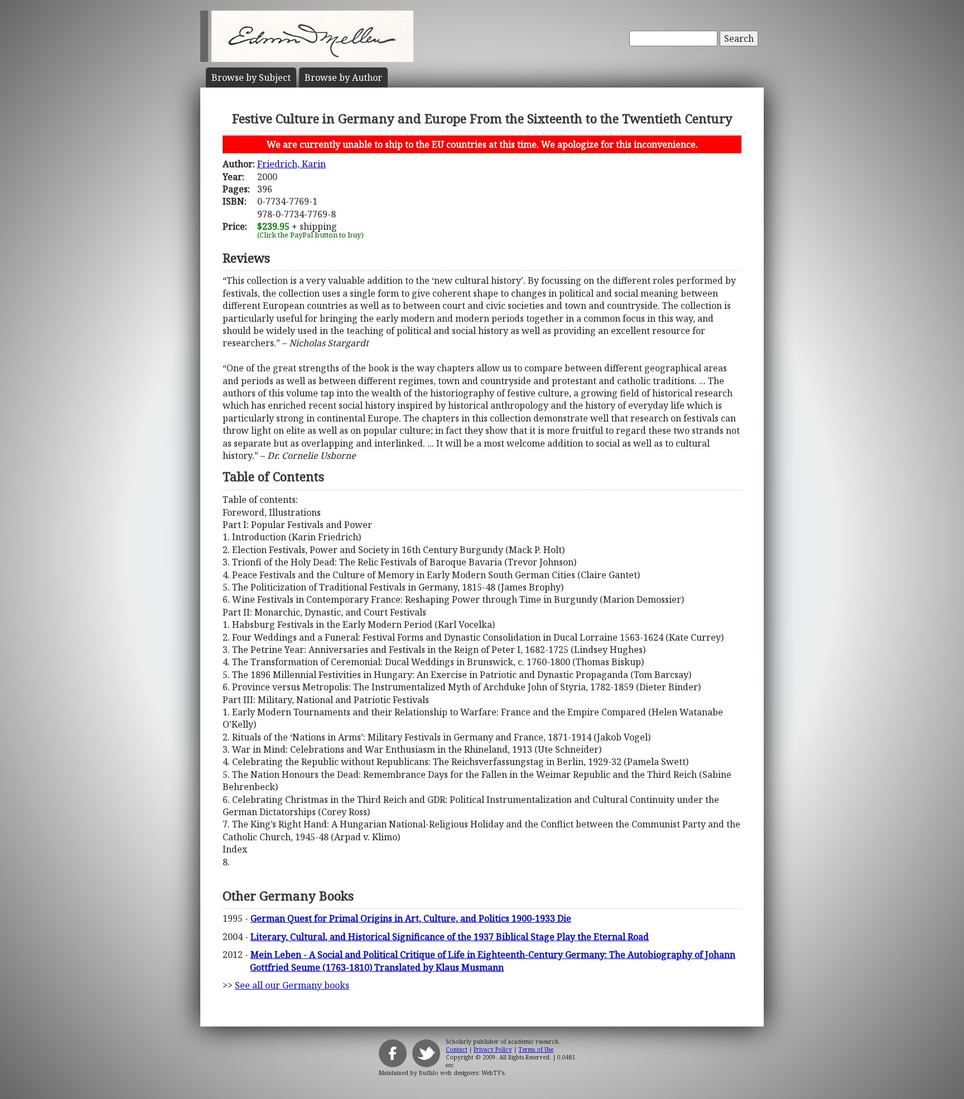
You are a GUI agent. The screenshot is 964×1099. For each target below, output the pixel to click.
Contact (456, 1049)
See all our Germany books (292, 985)
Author (343, 77)
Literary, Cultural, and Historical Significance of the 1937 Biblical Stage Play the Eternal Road (449, 937)
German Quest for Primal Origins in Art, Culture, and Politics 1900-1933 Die (410, 918)
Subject (251, 77)
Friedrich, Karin (291, 164)
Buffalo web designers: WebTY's (461, 1073)
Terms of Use (535, 1049)
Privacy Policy (493, 1049)
